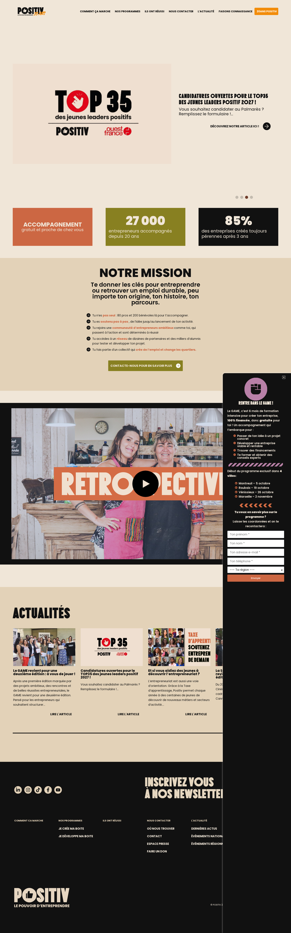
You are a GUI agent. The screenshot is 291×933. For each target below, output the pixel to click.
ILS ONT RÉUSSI (112, 820)
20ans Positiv (267, 11)
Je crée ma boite (71, 829)
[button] (236, 197)
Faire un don (157, 851)
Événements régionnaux (210, 844)
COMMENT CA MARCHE (28, 820)
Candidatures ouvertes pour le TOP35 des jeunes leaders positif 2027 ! (223, 99)
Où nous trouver (160, 829)
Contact (154, 836)
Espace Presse (158, 844)
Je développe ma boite (76, 836)
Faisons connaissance (235, 11)
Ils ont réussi (154, 11)
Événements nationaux (209, 836)
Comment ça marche (95, 11)
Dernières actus (204, 829)
